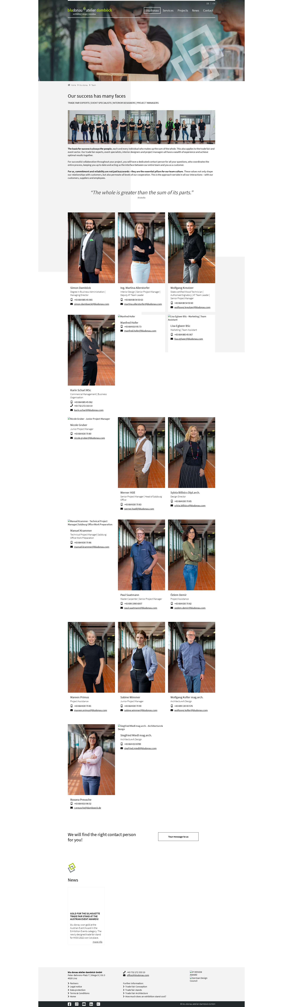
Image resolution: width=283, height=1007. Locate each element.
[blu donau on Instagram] (76, 1004)
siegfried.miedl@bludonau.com (140, 748)
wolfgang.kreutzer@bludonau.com (192, 307)
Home (73, 996)
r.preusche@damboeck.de (87, 807)
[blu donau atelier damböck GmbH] (90, 11)
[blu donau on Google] (98, 1004)
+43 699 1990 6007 (133, 603)
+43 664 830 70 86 (82, 542)
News (195, 10)
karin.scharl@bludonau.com (88, 410)
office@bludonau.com (138, 975)
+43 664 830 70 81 (82, 706)
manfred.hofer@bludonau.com (140, 330)
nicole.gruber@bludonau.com (89, 438)
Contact (208, 10)
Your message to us (178, 836)
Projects (183, 10)
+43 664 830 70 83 (132, 504)
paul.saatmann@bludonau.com (140, 607)
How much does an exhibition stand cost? (145, 996)
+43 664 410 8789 (132, 744)
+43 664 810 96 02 (82, 803)
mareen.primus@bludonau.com (90, 710)
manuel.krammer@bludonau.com (91, 546)
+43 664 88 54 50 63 (133, 299)
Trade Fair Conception (136, 986)
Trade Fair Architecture (136, 993)
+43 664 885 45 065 (83, 299)
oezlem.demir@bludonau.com (189, 607)
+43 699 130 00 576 (183, 706)
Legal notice (76, 986)
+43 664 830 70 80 (82, 433)
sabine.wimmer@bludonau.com (140, 710)
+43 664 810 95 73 (132, 326)
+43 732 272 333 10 (83, 405)
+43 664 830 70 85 (182, 501)
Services (168, 10)
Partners (74, 983)
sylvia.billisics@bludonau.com (189, 505)
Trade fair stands (133, 990)
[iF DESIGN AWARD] (199, 973)
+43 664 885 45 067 (183, 334)
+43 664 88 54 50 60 (183, 303)
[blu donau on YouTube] (84, 1004)
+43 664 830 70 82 (182, 603)
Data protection (77, 990)
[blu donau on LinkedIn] (91, 1004)
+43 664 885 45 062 (83, 402)
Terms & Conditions (79, 993)
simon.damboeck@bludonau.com (91, 304)
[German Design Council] (202, 979)
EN (214, 3)
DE (208, 3)
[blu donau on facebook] (69, 1004)
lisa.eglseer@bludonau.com (188, 338)
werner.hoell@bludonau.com (139, 508)
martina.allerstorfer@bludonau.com (143, 304)
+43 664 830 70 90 (132, 706)
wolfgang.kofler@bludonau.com (191, 710)
